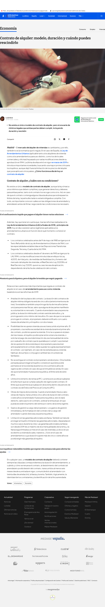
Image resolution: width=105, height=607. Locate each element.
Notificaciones (50, 516)
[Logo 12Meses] (89, 563)
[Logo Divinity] (89, 549)
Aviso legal (11, 580)
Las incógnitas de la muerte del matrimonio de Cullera (68, 11)
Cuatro (87, 514)
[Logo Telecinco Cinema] (65, 563)
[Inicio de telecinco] (3, 16)
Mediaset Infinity (91, 502)
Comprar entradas (72, 502)
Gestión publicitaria (80, 580)
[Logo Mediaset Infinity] (15, 549)
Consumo (82, 29)
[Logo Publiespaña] (52, 570)
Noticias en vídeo (11, 514)
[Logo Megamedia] (53, 589)
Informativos (18, 483)
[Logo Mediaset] (52, 540)
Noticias (7, 502)
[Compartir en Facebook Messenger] (64, 139)
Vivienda (102, 29)
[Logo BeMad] (15, 563)
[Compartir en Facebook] (69, 139)
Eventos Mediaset (72, 514)
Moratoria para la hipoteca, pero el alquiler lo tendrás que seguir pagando (31, 278)
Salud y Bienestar (71, 518)
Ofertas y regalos (71, 506)
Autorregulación (51, 512)
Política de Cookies (67, 580)
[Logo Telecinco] (40, 549)
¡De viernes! (28, 523)
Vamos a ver (29, 519)
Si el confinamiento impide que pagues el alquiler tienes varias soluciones (32, 214)
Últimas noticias (10, 510)
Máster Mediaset (51, 527)
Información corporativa (22, 580)
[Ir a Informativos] (12, 15)
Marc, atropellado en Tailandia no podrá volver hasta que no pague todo (25, 11)
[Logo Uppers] (40, 563)
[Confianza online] (52, 599)
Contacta (48, 502)
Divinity (88, 518)
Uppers (88, 506)
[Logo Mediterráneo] (77, 570)
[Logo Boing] (65, 556)
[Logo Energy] (89, 556)
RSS (89, 580)
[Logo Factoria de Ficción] (40, 556)
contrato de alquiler (15, 174)
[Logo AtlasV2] (28, 571)
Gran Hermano (30, 502)
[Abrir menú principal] (101, 16)
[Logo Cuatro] (65, 549)
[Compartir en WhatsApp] (55, 139)
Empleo (92, 29)
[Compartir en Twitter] (59, 139)
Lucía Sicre (9, 117)
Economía (8, 28)
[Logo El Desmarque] (15, 556)
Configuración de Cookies (52, 580)
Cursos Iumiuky (70, 510)
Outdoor (27, 527)
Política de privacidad (37, 580)
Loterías (7, 506)
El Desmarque (90, 510)
